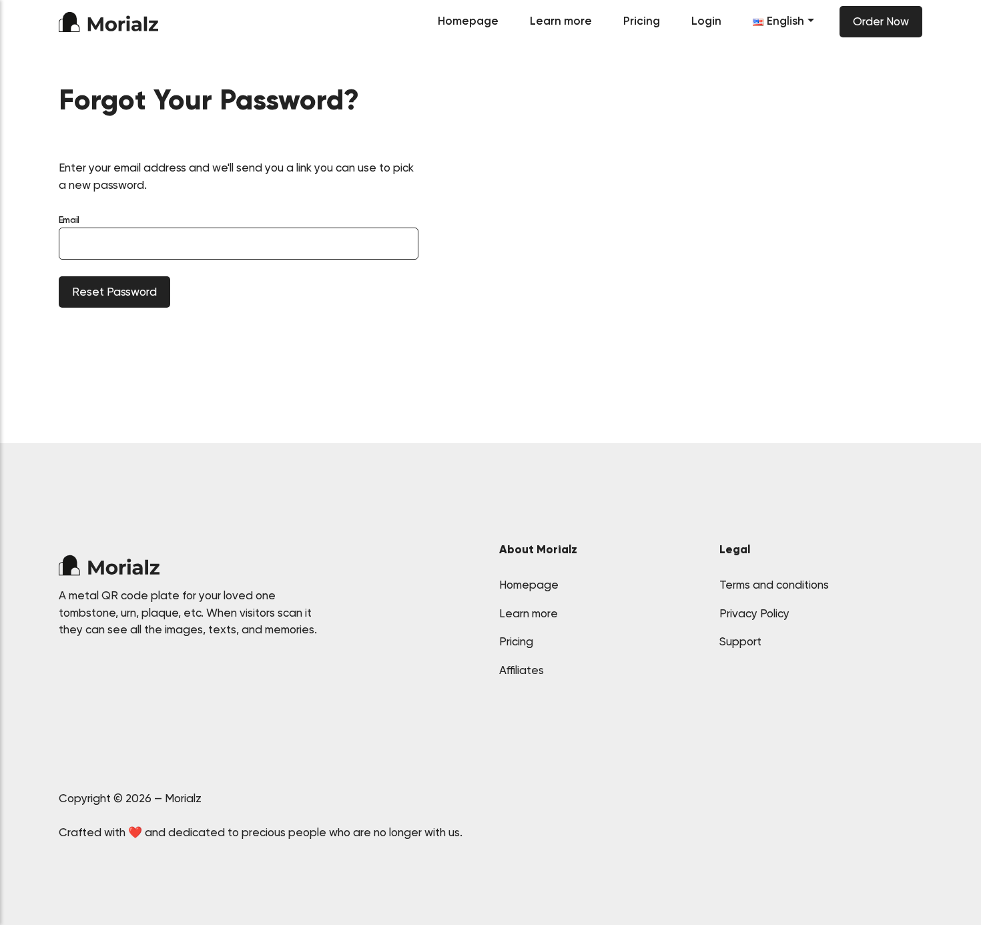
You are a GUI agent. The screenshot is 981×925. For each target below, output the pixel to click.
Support (740, 641)
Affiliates (521, 670)
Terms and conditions (774, 584)
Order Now (881, 21)
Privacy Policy (754, 613)
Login (706, 20)
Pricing (641, 20)
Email (69, 219)
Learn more (561, 20)
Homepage (468, 20)
